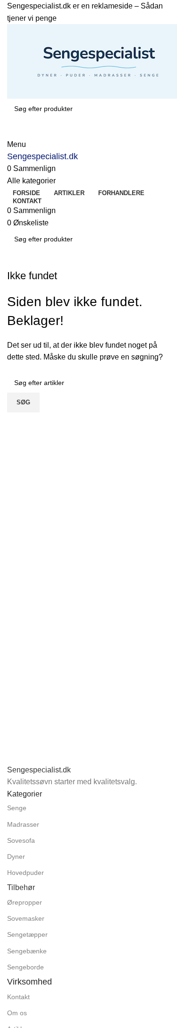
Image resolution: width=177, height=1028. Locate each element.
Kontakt (18, 997)
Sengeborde (25, 967)
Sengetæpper (27, 934)
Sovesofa (21, 840)
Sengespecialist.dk (42, 156)
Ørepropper (24, 902)
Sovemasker (25, 918)
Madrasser (23, 824)
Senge (16, 808)
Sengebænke (27, 951)
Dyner (16, 856)
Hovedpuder (25, 872)
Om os (17, 1013)
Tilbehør (21, 887)
